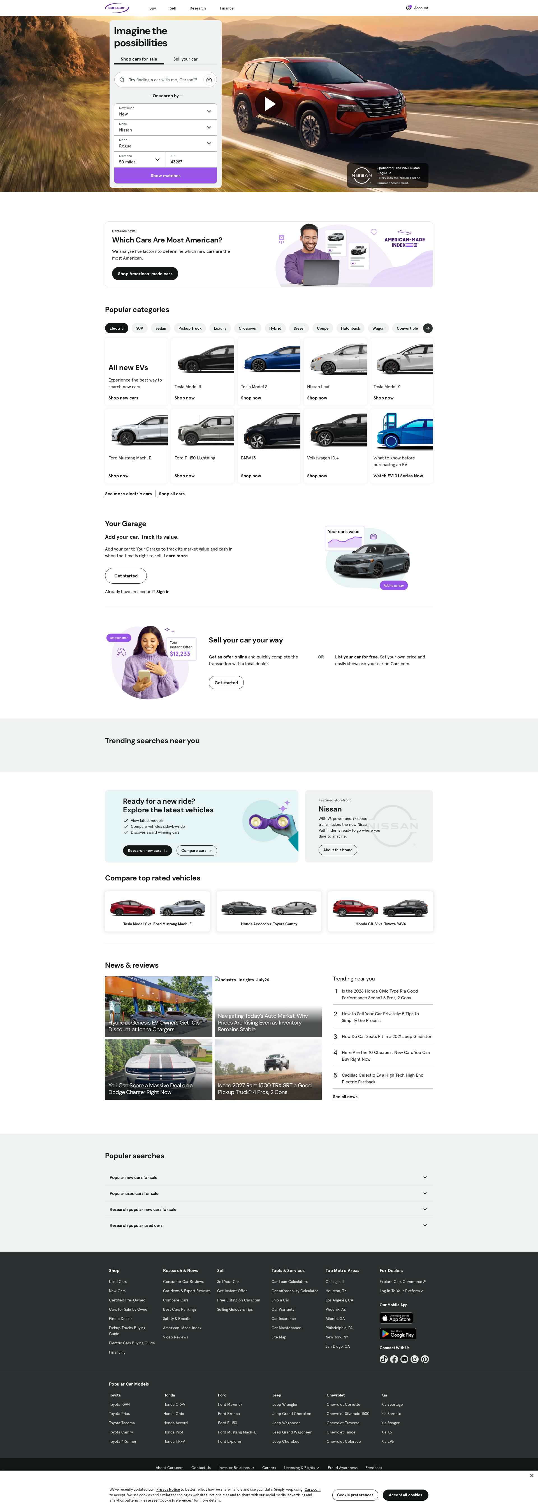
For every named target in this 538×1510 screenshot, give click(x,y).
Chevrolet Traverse (343, 1422)
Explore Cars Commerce (401, 1281)
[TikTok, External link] (384, 1359)
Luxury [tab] (220, 328)
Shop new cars (123, 398)
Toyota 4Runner (122, 1441)
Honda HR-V (174, 1441)
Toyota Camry (121, 1432)
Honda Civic (173, 1413)
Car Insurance (284, 1318)
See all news (345, 1096)
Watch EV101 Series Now (398, 475)
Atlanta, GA (335, 1318)
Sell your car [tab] (185, 59)
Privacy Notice (168, 1489)
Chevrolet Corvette (343, 1404)
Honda (169, 1395)
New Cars (117, 1290)
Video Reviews (175, 1337)
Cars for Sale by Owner (129, 1309)
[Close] (532, 1475)
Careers (269, 1467)
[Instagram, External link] (415, 1359)
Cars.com (313, 1489)
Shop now (185, 398)
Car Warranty (283, 1309)
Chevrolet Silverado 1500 (348, 1413)
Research (198, 8)
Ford (222, 1395)
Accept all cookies (405, 1494)
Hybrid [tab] (275, 328)
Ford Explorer (230, 1441)
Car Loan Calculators (290, 1281)
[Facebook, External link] (394, 1359)
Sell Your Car (228, 1281)
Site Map (279, 1337)
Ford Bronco (229, 1413)
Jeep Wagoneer (286, 1422)
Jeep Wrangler (285, 1404)
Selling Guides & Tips (235, 1309)
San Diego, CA (338, 1346)
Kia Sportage (392, 1404)
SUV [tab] (139, 328)
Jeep (276, 1395)
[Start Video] (269, 104)
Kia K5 (386, 1432)
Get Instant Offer (232, 1290)
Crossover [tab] (248, 328)
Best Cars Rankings (179, 1309)
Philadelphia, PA (339, 1327)
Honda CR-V (174, 1404)
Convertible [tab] (407, 328)
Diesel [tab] (299, 328)
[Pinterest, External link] (425, 1359)
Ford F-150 (227, 1422)
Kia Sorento (391, 1413)
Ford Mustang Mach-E (237, 1432)
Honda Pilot (173, 1432)
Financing (117, 1352)
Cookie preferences (355, 1494)
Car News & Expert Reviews (186, 1290)
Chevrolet (336, 1395)
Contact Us (201, 1467)
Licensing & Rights (299, 1467)
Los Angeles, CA (339, 1300)
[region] (269, 1490)
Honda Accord (175, 1422)
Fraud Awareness (343, 1467)
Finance (227, 8)
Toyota (114, 1395)
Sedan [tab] (161, 328)
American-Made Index (182, 1327)
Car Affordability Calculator (295, 1290)
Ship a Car (280, 1300)
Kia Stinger (390, 1422)
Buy (152, 8)
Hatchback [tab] (350, 328)
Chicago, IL (335, 1281)
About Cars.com (170, 1467)
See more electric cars (128, 493)
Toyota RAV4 (119, 1404)
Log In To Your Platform (400, 1290)
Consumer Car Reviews (183, 1281)
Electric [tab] (117, 328)
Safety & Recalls (176, 1318)
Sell (173, 8)
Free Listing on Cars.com (238, 1300)
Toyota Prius (119, 1413)
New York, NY (337, 1337)
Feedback (373, 1467)
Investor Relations (234, 1467)
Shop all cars (172, 493)
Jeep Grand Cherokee (291, 1413)
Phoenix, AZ (336, 1309)
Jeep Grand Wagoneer (292, 1432)
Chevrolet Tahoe (341, 1432)
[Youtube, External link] (404, 1359)
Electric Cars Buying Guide (132, 1342)
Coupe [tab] (323, 328)
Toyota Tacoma (122, 1422)
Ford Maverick (230, 1404)
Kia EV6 (387, 1441)
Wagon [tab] (378, 328)
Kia (384, 1395)
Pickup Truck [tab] (189, 328)
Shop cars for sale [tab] (139, 59)
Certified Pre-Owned (127, 1300)
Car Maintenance (286, 1327)
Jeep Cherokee (286, 1441)
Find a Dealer (120, 1318)
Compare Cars (175, 1300)
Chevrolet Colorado (344, 1441)
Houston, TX (336, 1290)
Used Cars (118, 1281)
